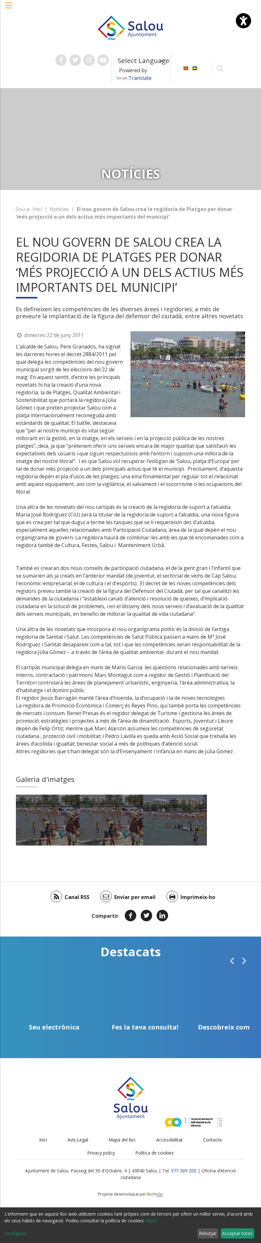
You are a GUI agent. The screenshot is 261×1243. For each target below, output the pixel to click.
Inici (37, 209)
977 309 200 (183, 1171)
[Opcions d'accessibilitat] (243, 21)
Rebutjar (207, 1233)
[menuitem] (186, 67)
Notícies (59, 209)
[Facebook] (130, 915)
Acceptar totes (237, 1233)
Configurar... (16, 1233)
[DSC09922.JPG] (48, 820)
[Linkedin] (162, 915)
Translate (140, 77)
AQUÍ (151, 1221)
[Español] (195, 68)
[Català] (186, 68)
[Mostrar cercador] (220, 68)
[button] (9, 8)
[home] (130, 27)
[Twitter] (146, 915)
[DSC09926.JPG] (175, 820)
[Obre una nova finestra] (61, 60)
